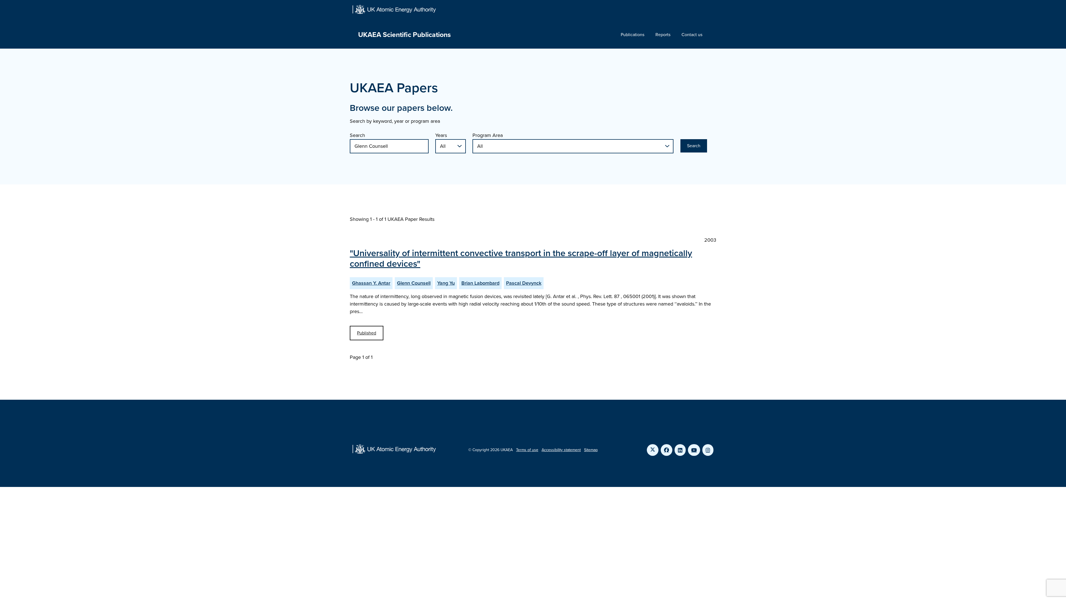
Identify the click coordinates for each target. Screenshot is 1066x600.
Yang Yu (446, 283)
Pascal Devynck (523, 283)
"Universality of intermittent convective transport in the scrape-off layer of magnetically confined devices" (521, 258)
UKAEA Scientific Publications (404, 34)
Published (366, 333)
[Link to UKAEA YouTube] (694, 450)
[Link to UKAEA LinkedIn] (680, 450)
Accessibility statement (561, 450)
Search (357, 135)
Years (441, 135)
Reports (662, 34)
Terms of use (527, 450)
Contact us (692, 34)
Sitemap (591, 450)
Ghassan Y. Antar (371, 283)
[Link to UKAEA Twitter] (652, 450)
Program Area (487, 135)
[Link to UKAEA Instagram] (707, 450)
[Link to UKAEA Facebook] (666, 450)
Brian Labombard (480, 283)
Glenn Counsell (414, 283)
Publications (632, 34)
